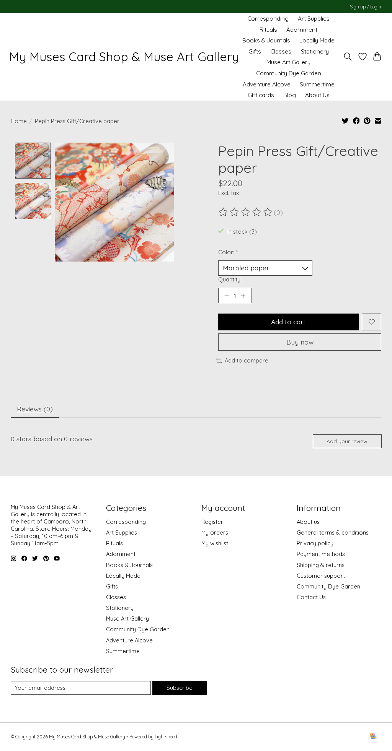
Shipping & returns (321, 565)
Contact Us (311, 597)
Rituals (268, 29)
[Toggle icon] (347, 57)
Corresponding (268, 18)
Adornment (301, 29)
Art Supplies (314, 18)
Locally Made (317, 40)
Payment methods (321, 554)
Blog (289, 95)
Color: (228, 252)
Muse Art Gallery (288, 62)
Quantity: (230, 279)
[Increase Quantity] (243, 295)
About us (308, 521)
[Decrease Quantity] (226, 295)
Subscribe (180, 687)
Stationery (315, 51)
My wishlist (214, 543)
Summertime (317, 84)
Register (212, 521)
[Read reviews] (246, 212)
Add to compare (246, 360)
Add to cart (288, 321)
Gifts (254, 51)
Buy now (300, 342)
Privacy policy (315, 543)
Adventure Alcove (267, 84)
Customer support (321, 575)
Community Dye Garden (288, 73)
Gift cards (261, 95)
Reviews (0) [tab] (35, 409)
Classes (280, 51)
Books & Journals (266, 40)
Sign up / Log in (366, 7)
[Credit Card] (372, 736)
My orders (214, 532)
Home (19, 121)
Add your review (347, 441)
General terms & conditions (333, 532)
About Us (317, 95)
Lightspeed (166, 737)
